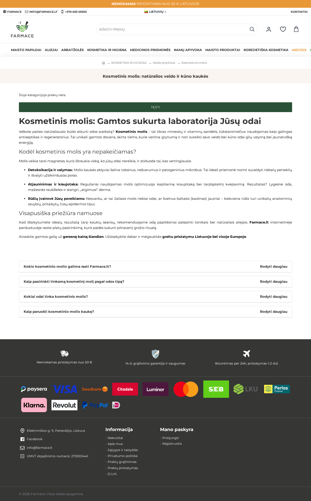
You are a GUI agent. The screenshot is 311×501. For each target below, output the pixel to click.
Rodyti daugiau (273, 266)
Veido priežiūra (164, 62)
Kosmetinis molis (194, 62)
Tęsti (155, 107)
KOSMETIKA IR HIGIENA (128, 62)
